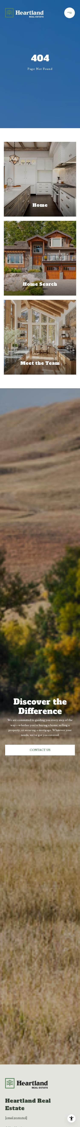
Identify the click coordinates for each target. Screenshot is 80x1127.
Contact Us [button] (40, 750)
